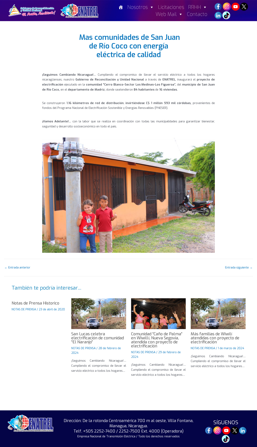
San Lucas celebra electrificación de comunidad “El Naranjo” (97, 338)
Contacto (197, 14)
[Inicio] (120, 7)
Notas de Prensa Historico (35, 303)
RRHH (194, 7)
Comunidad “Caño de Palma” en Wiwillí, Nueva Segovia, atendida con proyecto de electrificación (156, 340)
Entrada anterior (17, 267)
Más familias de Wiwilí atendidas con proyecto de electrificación (215, 338)
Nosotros (137, 7)
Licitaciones (171, 7)
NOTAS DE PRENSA (24, 309)
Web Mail (166, 14)
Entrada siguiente (239, 267)
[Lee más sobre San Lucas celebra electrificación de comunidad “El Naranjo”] (98, 314)
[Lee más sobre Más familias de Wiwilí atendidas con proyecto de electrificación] (218, 314)
